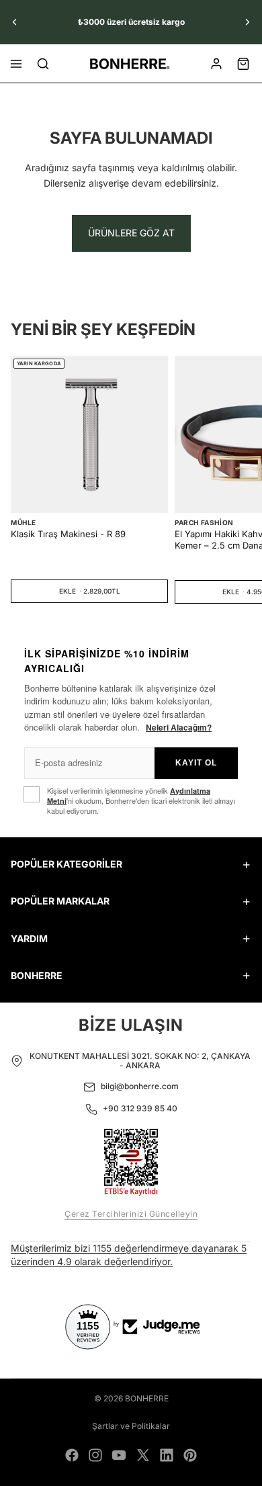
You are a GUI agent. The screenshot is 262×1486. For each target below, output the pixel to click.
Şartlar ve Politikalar (131, 1426)
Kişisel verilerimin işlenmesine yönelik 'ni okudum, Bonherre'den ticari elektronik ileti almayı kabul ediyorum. (141, 801)
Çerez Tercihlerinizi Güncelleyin (131, 1214)
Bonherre (147, 1398)
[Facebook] (72, 1455)
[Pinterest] (190, 1455)
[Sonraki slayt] (247, 22)
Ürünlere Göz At (131, 232)
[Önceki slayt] (15, 22)
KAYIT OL (196, 763)
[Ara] (43, 63)
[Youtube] (119, 1455)
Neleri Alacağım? (179, 727)
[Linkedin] (167, 1455)
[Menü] (16, 63)
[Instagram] (95, 1455)
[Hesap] (216, 63)
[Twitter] (143, 1455)
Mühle (23, 522)
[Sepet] (243, 63)
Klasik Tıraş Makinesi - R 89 (68, 533)
